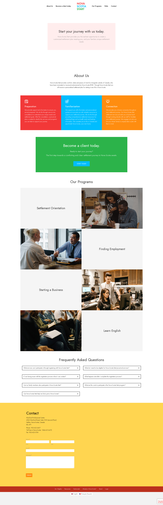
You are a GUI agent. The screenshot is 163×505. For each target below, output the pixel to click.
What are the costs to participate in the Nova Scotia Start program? (105, 385)
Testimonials (76, 489)
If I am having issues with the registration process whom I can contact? (45, 376)
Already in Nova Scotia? (89, 489)
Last (52, 444)
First (27, 444)
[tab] (51, 368)
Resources (67, 489)
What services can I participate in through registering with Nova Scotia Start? (47, 368)
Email (28, 448)
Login (106, 489)
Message (29, 455)
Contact (113, 6)
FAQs (106, 6)
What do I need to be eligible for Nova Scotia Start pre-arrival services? (107, 368)
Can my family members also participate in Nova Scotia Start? (42, 385)
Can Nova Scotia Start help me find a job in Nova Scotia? (41, 394)
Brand (100, 489)
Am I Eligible (58, 489)
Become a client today (63, 6)
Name (28, 439)
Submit (29, 475)
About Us (50, 6)
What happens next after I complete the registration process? (103, 376)
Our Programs (97, 6)
